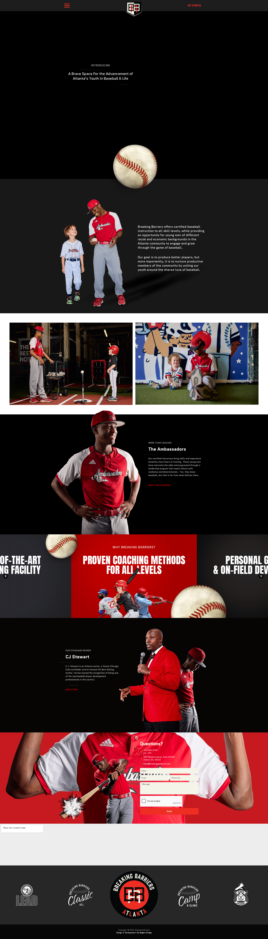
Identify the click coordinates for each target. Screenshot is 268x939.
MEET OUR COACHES (159, 485)
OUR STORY (71, 689)
